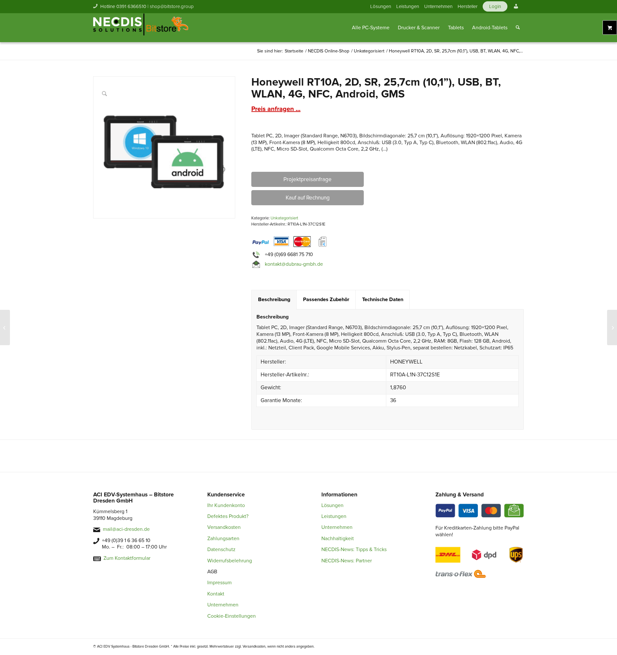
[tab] (274, 299)
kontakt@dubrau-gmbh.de (294, 264)
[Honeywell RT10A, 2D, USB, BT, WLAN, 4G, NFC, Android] (5, 327)
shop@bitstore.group (172, 6)
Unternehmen (438, 6)
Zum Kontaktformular (126, 558)
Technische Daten (382, 299)
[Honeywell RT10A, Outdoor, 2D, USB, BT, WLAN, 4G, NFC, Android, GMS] (612, 327)
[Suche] (518, 27)
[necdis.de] (141, 27)
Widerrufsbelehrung (229, 561)
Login (495, 6)
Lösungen (380, 6)
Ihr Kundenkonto (226, 505)
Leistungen (407, 6)
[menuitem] (381, 6)
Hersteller (468, 6)
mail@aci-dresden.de (126, 529)
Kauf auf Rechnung (308, 197)
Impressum (219, 582)
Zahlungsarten (223, 538)
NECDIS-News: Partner (346, 561)
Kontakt (215, 594)
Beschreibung (274, 299)
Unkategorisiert (284, 218)
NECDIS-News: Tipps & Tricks (354, 549)
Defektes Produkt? (227, 516)
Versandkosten (224, 527)
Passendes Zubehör (326, 299)
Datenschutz (221, 549)
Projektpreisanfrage (307, 179)
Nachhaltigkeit (337, 538)
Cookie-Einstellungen (231, 616)
